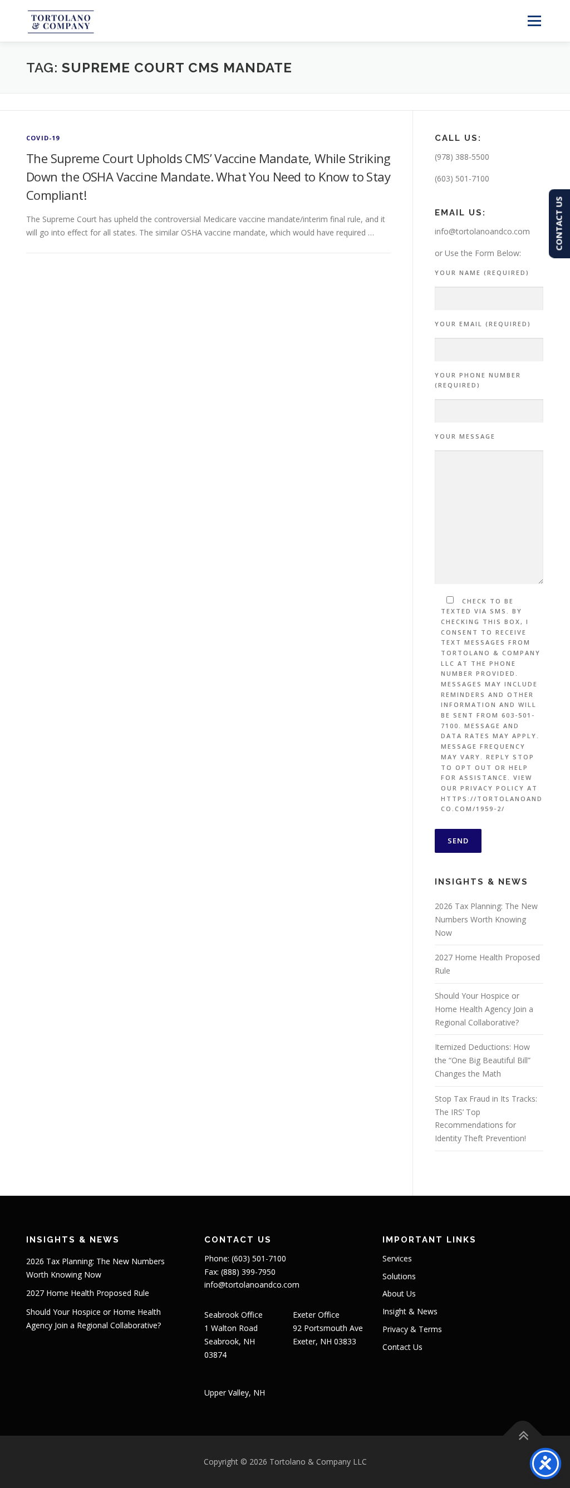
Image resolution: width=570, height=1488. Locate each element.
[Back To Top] (523, 1436)
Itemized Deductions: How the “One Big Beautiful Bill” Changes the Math (482, 1060)
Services (397, 1258)
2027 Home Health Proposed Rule (87, 1293)
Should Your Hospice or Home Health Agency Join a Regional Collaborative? (484, 1009)
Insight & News (410, 1311)
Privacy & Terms (412, 1329)
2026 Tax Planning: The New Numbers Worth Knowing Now (486, 919)
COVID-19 (43, 138)
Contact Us (402, 1347)
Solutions (399, 1276)
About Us (399, 1293)
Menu (534, 21)
